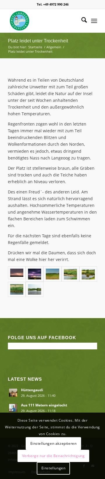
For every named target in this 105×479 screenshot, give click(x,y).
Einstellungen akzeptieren (53, 443)
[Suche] (81, 20)
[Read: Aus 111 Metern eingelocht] (13, 408)
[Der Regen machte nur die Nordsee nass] (34, 274)
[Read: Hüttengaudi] (13, 392)
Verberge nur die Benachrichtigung (53, 455)
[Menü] (94, 21)
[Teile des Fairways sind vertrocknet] (52, 274)
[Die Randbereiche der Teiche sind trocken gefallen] (70, 274)
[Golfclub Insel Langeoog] (43, 20)
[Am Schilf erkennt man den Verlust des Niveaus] (17, 289)
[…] (34, 289)
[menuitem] (81, 20)
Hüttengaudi (32, 389)
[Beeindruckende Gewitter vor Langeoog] (17, 274)
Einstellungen (53, 468)
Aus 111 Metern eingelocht (44, 405)
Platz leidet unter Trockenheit (38, 40)
